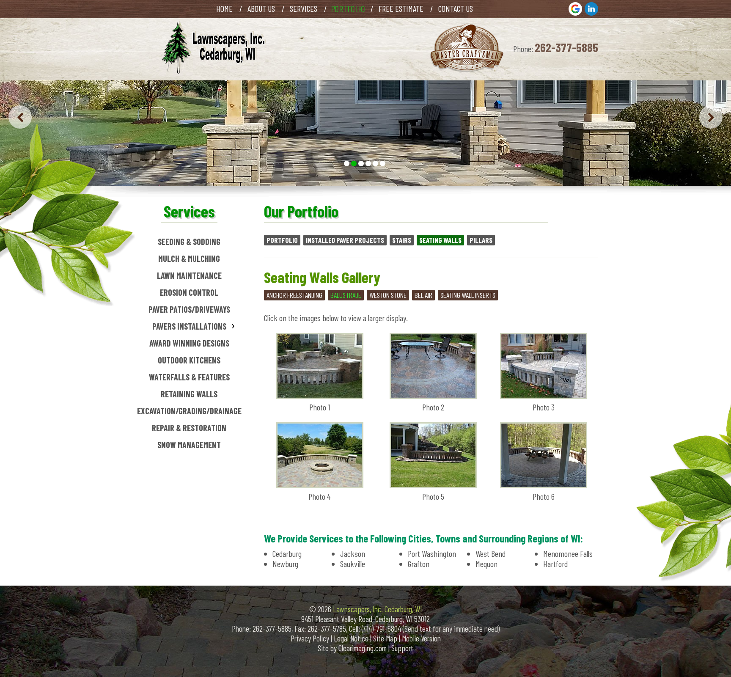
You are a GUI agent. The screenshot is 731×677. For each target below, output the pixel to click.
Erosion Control (189, 292)
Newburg (285, 564)
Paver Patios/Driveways (189, 309)
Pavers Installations (189, 326)
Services (303, 8)
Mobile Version (421, 638)
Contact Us (455, 8)
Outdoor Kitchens (189, 360)
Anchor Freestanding (294, 295)
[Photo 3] (543, 396)
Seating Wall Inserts (467, 295)
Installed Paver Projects (345, 240)
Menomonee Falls (568, 553)
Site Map (385, 638)
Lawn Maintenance (189, 275)
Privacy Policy (310, 638)
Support (402, 648)
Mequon (486, 564)
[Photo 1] (319, 396)
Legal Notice (351, 638)
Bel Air (423, 295)
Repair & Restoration (189, 428)
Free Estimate (401, 8)
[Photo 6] (543, 485)
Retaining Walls (189, 394)
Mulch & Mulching (189, 258)
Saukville (352, 564)
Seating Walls (440, 240)
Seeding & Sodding (189, 242)
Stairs (401, 240)
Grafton (418, 564)
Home (224, 8)
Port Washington (432, 553)
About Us (261, 8)
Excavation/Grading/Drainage (189, 411)
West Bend (490, 553)
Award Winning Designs (189, 343)
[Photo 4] (319, 485)
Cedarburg (287, 553)
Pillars (481, 240)
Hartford (555, 564)
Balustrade (345, 295)
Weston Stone (388, 295)
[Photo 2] (433, 396)
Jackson (352, 553)
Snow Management (189, 445)
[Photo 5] (433, 485)
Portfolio (282, 240)
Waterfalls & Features (189, 377)
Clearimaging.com (362, 648)
